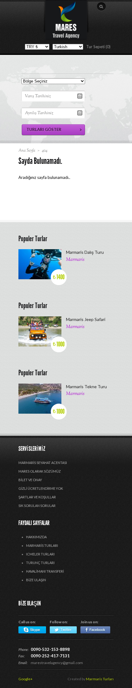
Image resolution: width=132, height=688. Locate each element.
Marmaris (75, 260)
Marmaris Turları (42, 545)
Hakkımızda (36, 537)
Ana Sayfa (26, 150)
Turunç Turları (40, 563)
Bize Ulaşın (36, 580)
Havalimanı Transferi (45, 571)
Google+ (25, 679)
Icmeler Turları (40, 554)
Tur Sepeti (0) (98, 46)
